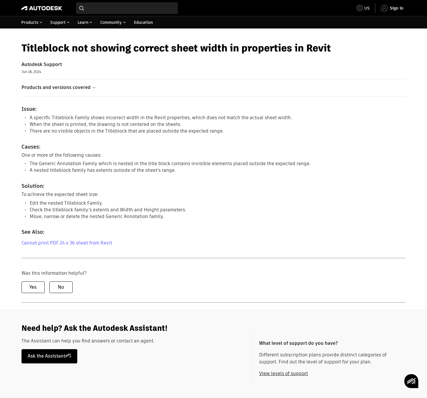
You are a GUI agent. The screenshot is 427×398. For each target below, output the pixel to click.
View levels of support (283, 373)
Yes (33, 287)
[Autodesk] (41, 8)
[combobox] (127, 8)
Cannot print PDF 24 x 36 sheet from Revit (66, 243)
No (61, 287)
